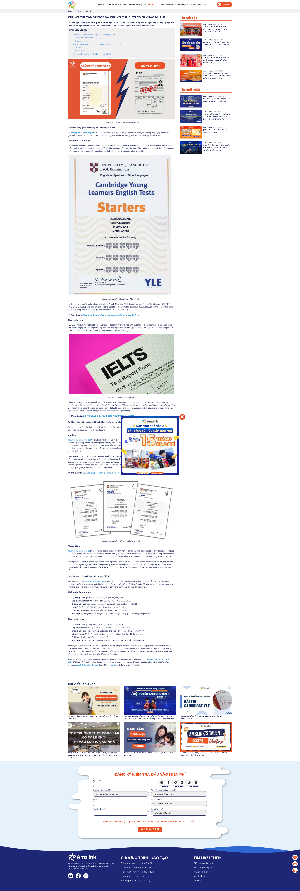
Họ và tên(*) (98, 781)
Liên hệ (197, 881)
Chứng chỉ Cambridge (84, 38)
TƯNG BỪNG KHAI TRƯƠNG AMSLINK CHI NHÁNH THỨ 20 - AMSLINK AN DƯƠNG (216, 29)
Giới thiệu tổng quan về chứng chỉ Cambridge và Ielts (94, 35)
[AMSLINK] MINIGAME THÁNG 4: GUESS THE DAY (216, 131)
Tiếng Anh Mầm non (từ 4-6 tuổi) (136, 863)
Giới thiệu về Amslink (203, 863)
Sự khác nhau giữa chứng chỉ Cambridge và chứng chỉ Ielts (97, 44)
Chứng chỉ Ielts (81, 41)
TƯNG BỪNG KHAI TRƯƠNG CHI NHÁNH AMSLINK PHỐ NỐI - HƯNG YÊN (216, 60)
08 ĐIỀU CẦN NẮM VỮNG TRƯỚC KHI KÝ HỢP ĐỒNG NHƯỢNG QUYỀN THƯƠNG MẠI (217, 147)
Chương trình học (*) (101, 790)
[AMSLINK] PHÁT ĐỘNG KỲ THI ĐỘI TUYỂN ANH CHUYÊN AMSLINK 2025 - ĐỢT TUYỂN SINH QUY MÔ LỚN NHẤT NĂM (149, 717)
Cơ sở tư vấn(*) (157, 809)
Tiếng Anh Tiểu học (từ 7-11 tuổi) (136, 867)
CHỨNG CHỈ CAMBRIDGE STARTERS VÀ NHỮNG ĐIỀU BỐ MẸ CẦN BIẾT (93, 717)
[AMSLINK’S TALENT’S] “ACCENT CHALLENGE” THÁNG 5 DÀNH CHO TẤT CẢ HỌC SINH (203, 754)
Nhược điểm (80, 51)
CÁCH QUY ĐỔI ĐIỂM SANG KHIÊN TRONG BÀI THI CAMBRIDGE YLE (201, 717)
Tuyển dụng (200, 876)
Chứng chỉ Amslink (197, 5)
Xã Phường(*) (156, 799)
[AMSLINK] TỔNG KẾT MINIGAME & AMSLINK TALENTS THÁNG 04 (217, 43)
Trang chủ (99, 5)
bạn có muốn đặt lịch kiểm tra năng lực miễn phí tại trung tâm (148, 821)
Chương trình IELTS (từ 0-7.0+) (135, 881)
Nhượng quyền (181, 5)
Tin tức (151, 5)
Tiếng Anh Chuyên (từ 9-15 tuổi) (136, 876)
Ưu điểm (78, 48)
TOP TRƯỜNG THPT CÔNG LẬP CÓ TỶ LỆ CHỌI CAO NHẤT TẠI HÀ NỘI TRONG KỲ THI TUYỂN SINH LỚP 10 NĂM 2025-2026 (92, 755)
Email (95, 799)
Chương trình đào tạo (115, 5)
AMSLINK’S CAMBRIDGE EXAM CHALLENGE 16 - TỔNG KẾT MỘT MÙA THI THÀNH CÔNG (217, 75)
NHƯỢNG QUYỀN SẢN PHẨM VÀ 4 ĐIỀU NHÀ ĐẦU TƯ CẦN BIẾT (217, 100)
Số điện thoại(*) (99, 809)
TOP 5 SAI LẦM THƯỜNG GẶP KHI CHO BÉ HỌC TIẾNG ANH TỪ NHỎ (148, 754)
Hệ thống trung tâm (137, 5)
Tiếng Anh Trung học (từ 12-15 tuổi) (137, 872)
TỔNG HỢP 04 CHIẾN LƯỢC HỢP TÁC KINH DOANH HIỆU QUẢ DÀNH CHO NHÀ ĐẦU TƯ (217, 116)
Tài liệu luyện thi (165, 5)
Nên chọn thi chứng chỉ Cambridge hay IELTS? (92, 54)
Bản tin (89, 11)
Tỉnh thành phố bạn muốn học (164, 790)
